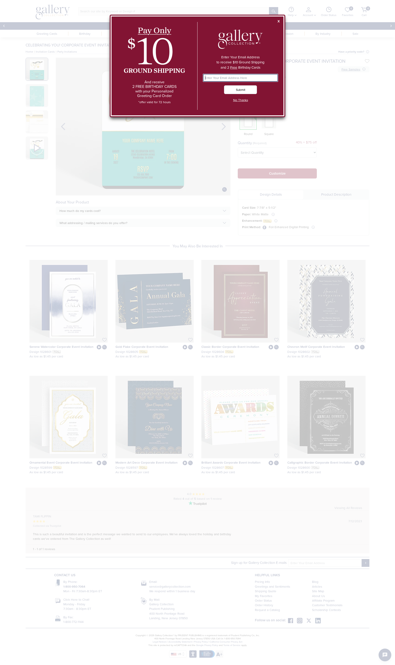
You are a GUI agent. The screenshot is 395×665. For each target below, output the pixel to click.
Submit (240, 89)
